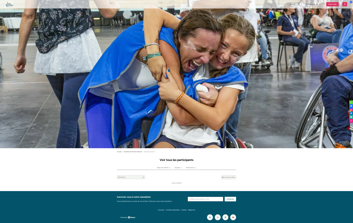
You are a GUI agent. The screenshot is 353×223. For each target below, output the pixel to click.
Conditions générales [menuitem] (173, 210)
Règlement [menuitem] (191, 210)
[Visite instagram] (218, 217)
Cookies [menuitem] (184, 210)
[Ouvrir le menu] (344, 4)
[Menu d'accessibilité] (351, 2)
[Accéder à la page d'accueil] (9, 4)
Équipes (178, 168)
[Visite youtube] (233, 217)
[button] (205, 199)
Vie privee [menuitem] (161, 210)
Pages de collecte (163, 168)
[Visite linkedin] (225, 217)
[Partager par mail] (351, 117)
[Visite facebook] (210, 217)
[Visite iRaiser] (128, 217)
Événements (191, 168)
